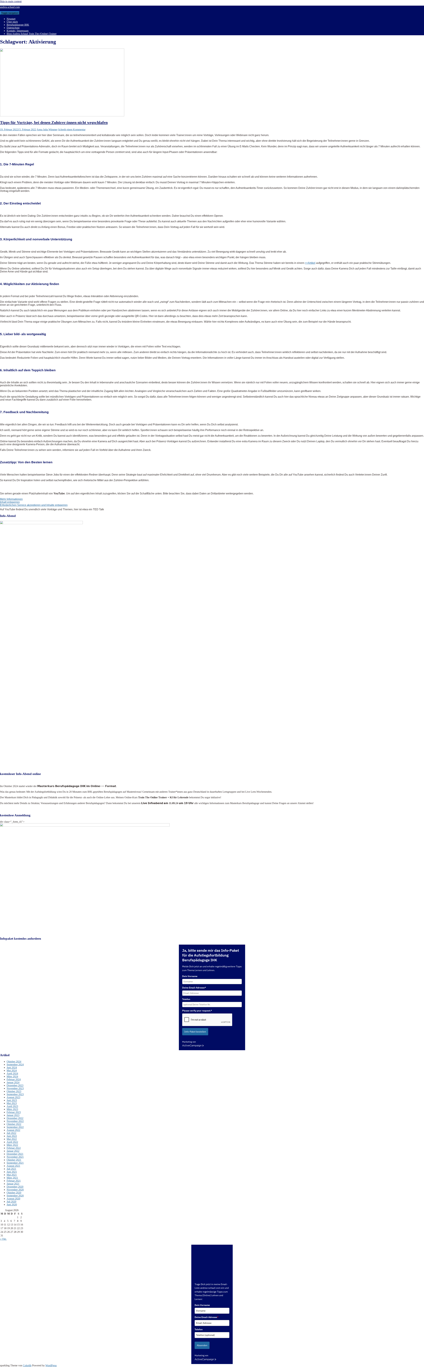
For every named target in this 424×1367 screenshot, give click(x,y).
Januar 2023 (13, 1115)
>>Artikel (310, 263)
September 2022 (15, 1127)
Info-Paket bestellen (195, 1031)
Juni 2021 (12, 1171)
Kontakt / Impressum (17, 30)
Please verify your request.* (197, 1010)
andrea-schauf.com (10, 7)
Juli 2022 (11, 1133)
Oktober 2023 (14, 1091)
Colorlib (27, 1365)
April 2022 (12, 1142)
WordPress (51, 1365)
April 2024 (12, 1073)
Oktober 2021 (14, 1159)
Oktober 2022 (14, 1124)
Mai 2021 (12, 1174)
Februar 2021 (14, 1180)
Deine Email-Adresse (206, 1317)
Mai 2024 (12, 1070)
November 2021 (15, 1156)
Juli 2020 (11, 1201)
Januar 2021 (13, 1183)
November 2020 (15, 1189)
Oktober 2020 (14, 1192)
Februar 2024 (14, 1079)
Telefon (186, 999)
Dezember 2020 (15, 1186)
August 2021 (13, 1165)
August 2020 (13, 1198)
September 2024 (15, 1064)
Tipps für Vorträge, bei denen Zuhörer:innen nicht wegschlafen (54, 122)
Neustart (11, 18)
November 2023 (15, 1088)
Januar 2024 (13, 1082)
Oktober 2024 (14, 1061)
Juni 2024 (12, 1067)
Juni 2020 (12, 1204)
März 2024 (12, 1076)
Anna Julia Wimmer (47, 129)
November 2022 (15, 1121)
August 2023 (13, 1097)
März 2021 (12, 1177)
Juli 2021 (11, 1168)
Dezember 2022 (15, 1118)
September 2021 (15, 1162)
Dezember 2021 (15, 1153)
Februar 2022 (14, 1148)
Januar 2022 (13, 1151)
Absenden (202, 1345)
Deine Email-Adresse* (194, 987)
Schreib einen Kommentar (71, 129)
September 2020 (15, 1195)
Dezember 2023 (15, 1085)
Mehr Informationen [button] (11, 499)
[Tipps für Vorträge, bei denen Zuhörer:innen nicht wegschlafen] (62, 115)
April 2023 (12, 1106)
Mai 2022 (12, 1139)
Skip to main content (11, 1)
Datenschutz (13, 27)
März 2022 (12, 1145)
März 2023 (12, 1109)
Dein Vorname (189, 976)
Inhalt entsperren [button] (10, 502)
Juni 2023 (12, 1100)
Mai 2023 (12, 1103)
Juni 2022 (12, 1136)
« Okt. (3, 1239)
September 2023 (15, 1094)
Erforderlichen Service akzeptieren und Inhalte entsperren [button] (34, 505)
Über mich (12, 21)
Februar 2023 (14, 1112)
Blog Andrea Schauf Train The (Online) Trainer (31, 33)
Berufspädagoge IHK (18, 24)
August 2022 (13, 1130)
